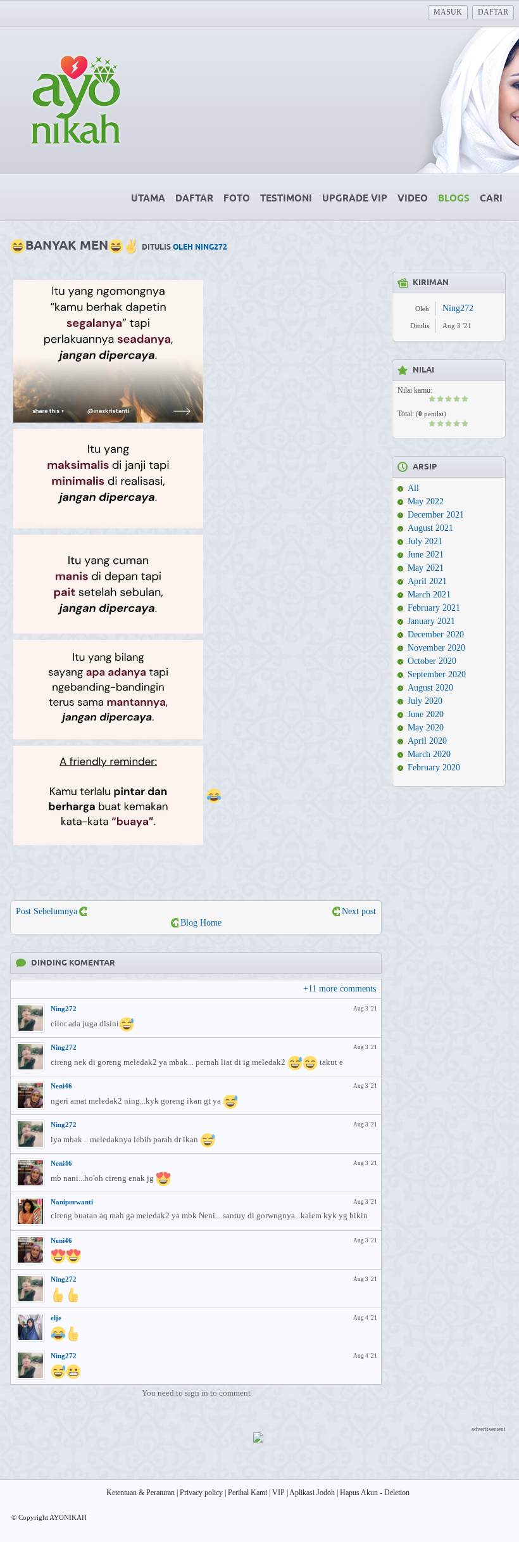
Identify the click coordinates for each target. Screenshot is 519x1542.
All (413, 488)
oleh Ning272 (200, 247)
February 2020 (434, 767)
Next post (359, 911)
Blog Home (201, 922)
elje (56, 1318)
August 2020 (430, 687)
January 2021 (431, 621)
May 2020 (426, 727)
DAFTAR (493, 12)
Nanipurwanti (72, 1202)
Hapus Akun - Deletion (375, 1492)
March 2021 (429, 594)
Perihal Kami (247, 1492)
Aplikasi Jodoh (312, 1492)
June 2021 (426, 554)
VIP (278, 1492)
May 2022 (426, 501)
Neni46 (61, 1086)
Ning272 (64, 1008)
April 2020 (427, 741)
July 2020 (425, 701)
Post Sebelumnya (46, 911)
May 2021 (426, 568)
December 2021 (436, 514)
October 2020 (432, 661)
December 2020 (436, 634)
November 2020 (436, 648)
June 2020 (426, 714)
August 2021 (430, 528)
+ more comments (339, 988)
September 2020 (437, 674)
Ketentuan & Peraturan (140, 1492)
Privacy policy (201, 1492)
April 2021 (427, 581)
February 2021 (434, 608)
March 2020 (429, 754)
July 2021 (425, 541)
